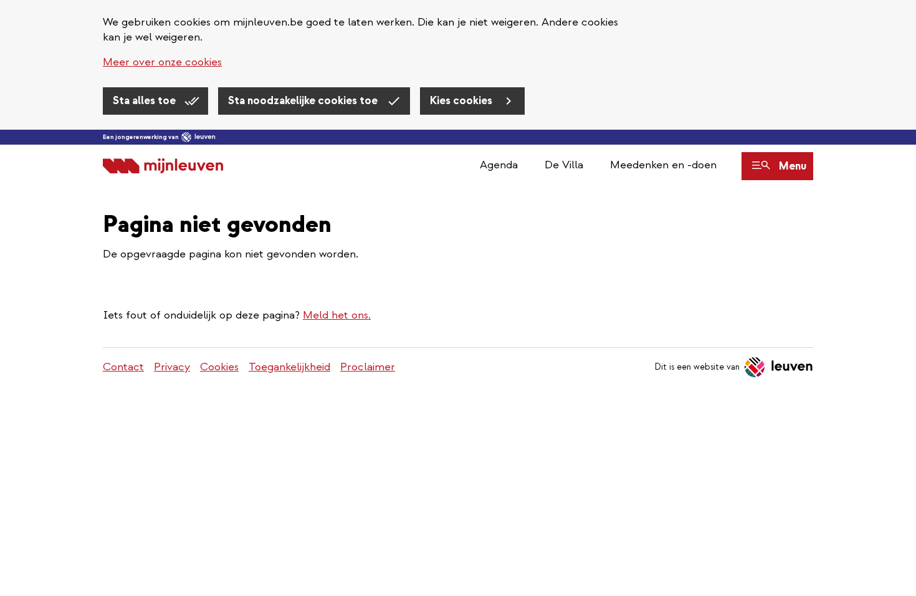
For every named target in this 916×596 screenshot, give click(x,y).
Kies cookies (462, 101)
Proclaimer (367, 367)
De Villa (564, 165)
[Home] (163, 166)
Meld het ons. (337, 315)
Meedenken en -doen (663, 165)
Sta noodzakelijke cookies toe (304, 101)
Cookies (219, 367)
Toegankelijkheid (289, 367)
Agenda (499, 165)
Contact (123, 367)
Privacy (172, 367)
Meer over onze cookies (162, 62)
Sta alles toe (145, 101)
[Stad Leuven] (198, 137)
